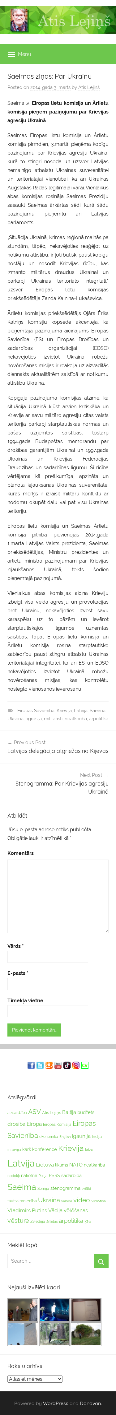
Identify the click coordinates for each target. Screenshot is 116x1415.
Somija (43, 1188)
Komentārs (20, 853)
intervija (14, 1150)
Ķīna (87, 1221)
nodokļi (13, 1176)
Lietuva (45, 1165)
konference (44, 1149)
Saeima (97, 710)
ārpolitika (98, 718)
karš (26, 1149)
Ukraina (15, 718)
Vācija (55, 1210)
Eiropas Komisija (57, 1124)
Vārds (15, 946)
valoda (66, 1201)
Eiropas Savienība (35, 710)
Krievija (64, 710)
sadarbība (71, 1175)
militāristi (53, 718)
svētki (86, 1189)
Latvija (81, 710)
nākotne (29, 1175)
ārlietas (52, 1222)
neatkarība (76, 718)
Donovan (90, 1403)
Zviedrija (37, 1221)
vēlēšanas (76, 1210)
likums (61, 1164)
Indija (97, 1136)
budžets (85, 1112)
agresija (34, 718)
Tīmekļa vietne (25, 1001)
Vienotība (98, 1201)
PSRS (54, 1175)
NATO (76, 1165)
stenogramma (65, 1188)
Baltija (69, 1112)
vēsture (18, 1220)
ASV (34, 1112)
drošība (16, 1124)
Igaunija (81, 1136)
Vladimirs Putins (27, 1210)
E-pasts (17, 973)
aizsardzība (17, 1113)
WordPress (55, 1403)
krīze (89, 1150)
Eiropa (34, 1124)
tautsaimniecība (22, 1201)
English (65, 1136)
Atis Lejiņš (89, 87)
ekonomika (48, 1136)
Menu (24, 54)
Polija (43, 1176)
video (81, 1200)
